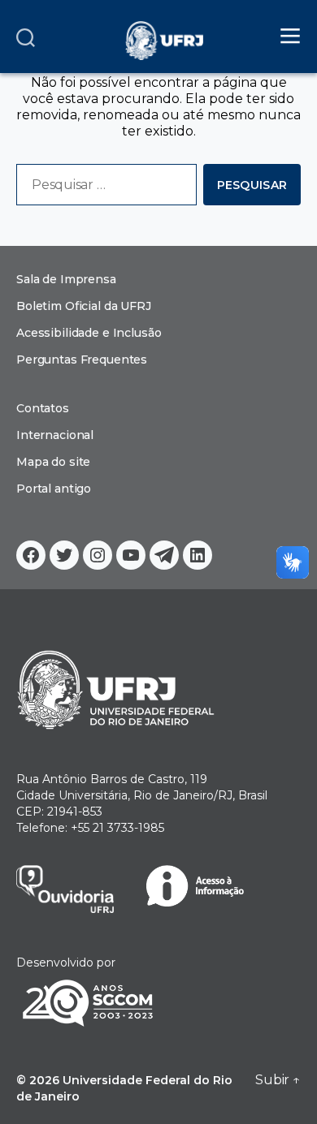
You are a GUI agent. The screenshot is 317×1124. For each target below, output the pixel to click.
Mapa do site (53, 461)
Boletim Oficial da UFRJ (83, 306)
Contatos (42, 408)
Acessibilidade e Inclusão (89, 332)
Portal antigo (53, 488)
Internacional (54, 435)
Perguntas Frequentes (81, 359)
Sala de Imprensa (66, 279)
